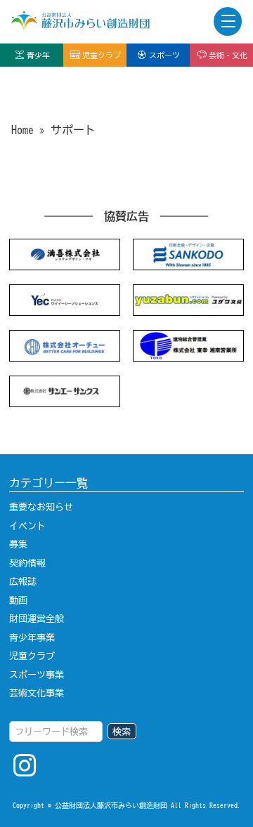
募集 (18, 544)
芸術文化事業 (36, 693)
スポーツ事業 (36, 675)
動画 (18, 600)
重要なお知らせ (41, 507)
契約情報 (27, 563)
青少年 (38, 55)
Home (22, 129)
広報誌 (23, 581)
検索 (121, 731)
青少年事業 (32, 637)
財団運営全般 (36, 618)
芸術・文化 (228, 55)
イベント (27, 526)
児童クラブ (101, 55)
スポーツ (164, 55)
